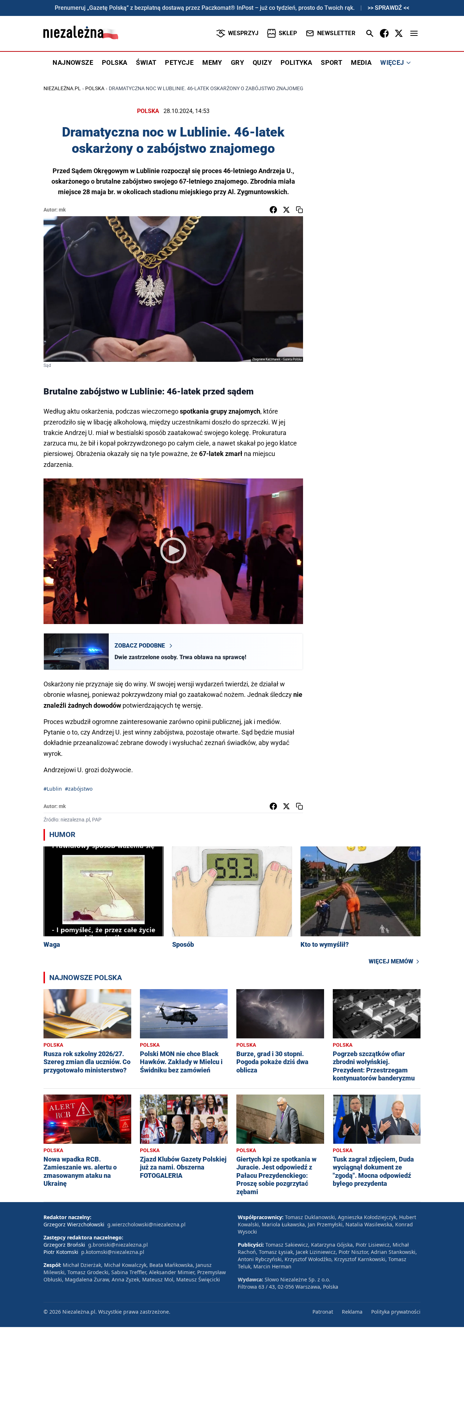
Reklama (352, 1311)
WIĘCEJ (392, 62)
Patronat (322, 1311)
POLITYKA (296, 62)
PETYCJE (179, 62)
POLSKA (114, 62)
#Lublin (53, 788)
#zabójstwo (78, 788)
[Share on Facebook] (273, 209)
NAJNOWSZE (73, 62)
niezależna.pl (62, 88)
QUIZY (262, 62)
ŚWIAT (146, 62)
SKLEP (288, 33)
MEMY (212, 62)
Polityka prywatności (395, 1311)
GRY (237, 62)
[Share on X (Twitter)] (286, 209)
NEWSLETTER (336, 33)
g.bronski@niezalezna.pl (118, 1244)
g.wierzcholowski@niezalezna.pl (146, 1224)
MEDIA (361, 62)
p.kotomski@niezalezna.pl (112, 1251)
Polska (94, 88)
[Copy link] (299, 209)
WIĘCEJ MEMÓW (391, 961)
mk (62, 210)
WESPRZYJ (243, 33)
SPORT (331, 62)
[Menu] (413, 33)
